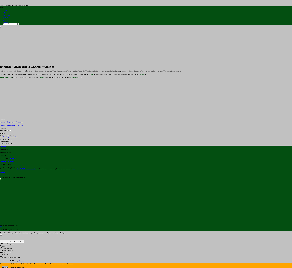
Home (5, 10)
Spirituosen (6, 15)
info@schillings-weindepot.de (8, 137)
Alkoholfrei (6, 19)
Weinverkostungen (6, 77)
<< (1, 226)
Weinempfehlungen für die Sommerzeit (11, 122)
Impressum (3, 146)
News (4, 12)
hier (74, 169)
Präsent (90, 74)
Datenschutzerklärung (7, 161)
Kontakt (2, 172)
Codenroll (21, 261)
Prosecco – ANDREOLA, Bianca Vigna (11, 125)
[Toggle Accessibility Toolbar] (1, 235)
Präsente (5, 20)
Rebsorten (6, 22)
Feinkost (5, 17)
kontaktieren (42, 77)
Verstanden (5, 267)
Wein (4, 14)
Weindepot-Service (76, 77)
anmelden (142, 74)
